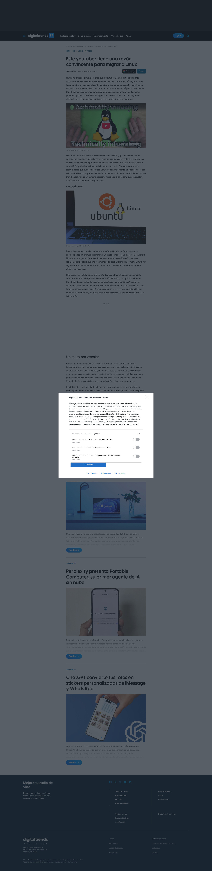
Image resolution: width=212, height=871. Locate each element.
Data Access (106, 473)
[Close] (148, 398)
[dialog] (106, 435)
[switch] (136, 439)
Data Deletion (92, 473)
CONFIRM (88, 464)
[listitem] (106, 434)
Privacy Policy (120, 473)
